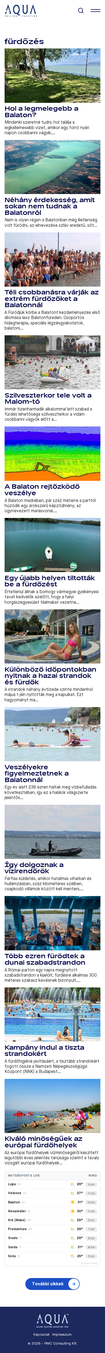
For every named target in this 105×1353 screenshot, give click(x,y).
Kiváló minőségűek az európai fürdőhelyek (43, 1142)
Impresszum (62, 1334)
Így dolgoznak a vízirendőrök (34, 868)
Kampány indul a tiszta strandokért (44, 1050)
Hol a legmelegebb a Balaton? (41, 111)
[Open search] (80, 10)
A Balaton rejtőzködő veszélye (42, 489)
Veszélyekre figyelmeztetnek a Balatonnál (37, 773)
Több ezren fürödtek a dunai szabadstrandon (45, 959)
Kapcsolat (41, 1334)
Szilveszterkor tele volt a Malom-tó (48, 398)
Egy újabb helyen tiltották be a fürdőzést (50, 581)
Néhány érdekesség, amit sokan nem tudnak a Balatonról (50, 206)
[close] (95, 10)
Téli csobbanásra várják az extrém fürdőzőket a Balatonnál (52, 298)
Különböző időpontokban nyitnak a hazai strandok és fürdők (50, 676)
